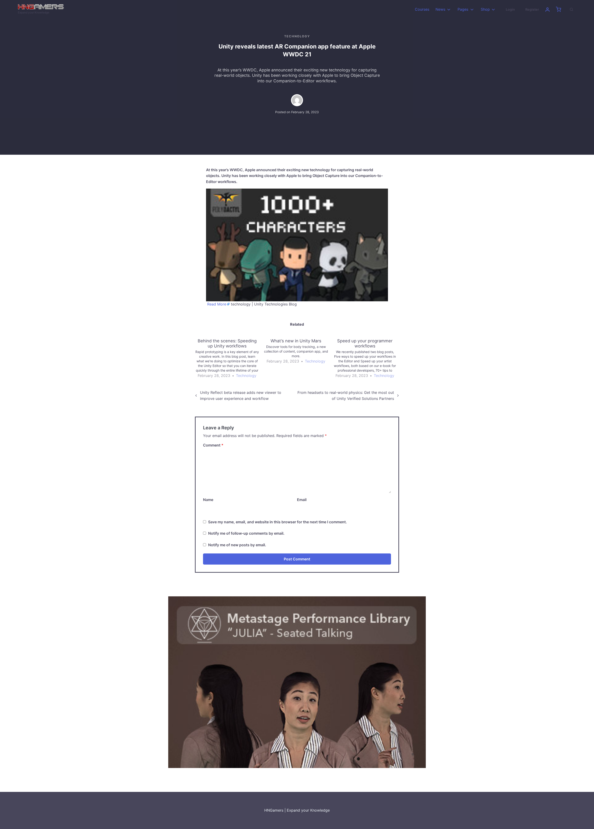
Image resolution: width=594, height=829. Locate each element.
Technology (297, 36)
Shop (485, 9)
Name (208, 499)
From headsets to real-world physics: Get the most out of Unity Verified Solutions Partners (345, 395)
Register (532, 9)
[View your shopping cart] (558, 9)
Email (302, 499)
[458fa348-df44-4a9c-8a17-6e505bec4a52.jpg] (297, 244)
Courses (422, 9)
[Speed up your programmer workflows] (367, 358)
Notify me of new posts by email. (237, 545)
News (440, 9)
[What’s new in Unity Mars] (298, 351)
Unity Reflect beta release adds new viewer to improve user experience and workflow (240, 395)
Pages (463, 9)
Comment (213, 445)
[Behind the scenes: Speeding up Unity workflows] (229, 358)
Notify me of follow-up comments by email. (246, 533)
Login (510, 9)
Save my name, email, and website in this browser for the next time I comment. (277, 522)
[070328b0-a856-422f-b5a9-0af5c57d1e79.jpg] (297, 682)
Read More (216, 304)
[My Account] (547, 9)
